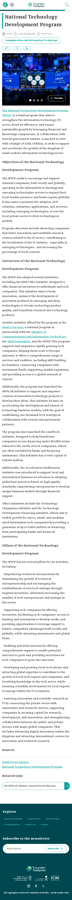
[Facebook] (36, 886)
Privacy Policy (52, 819)
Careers (44, 824)
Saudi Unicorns (12, 327)
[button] (67, 5)
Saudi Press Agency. (15, 762)
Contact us (30, 824)
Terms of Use (34, 819)
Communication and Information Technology (31, 40)
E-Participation (12, 824)
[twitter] (43, 886)
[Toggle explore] (12, 5)
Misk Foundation (18, 341)
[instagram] (28, 886)
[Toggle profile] (5, 4)
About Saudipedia (13, 819)
